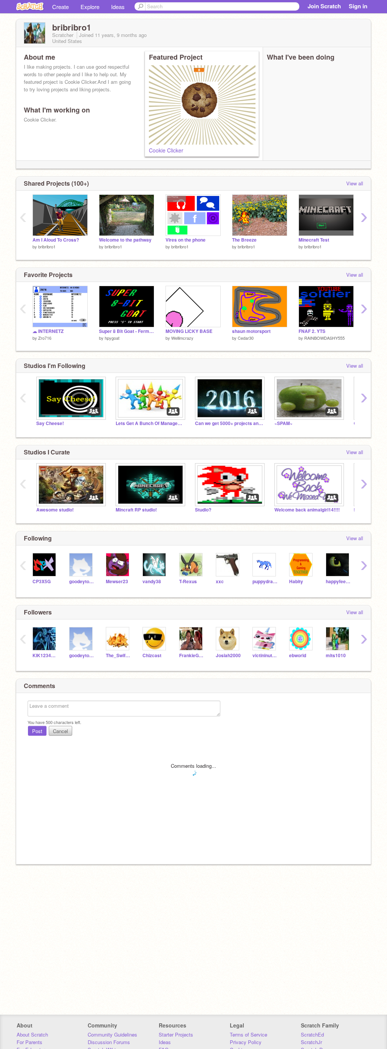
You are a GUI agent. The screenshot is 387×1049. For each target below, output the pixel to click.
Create (60, 7)
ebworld (297, 655)
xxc (220, 581)
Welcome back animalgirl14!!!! (307, 510)
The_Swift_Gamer (118, 655)
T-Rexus (188, 581)
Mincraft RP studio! (136, 510)
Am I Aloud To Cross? (56, 240)
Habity (296, 581)
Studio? (203, 510)
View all (354, 183)
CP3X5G (42, 581)
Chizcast (151, 655)
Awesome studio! (55, 510)
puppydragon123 (265, 581)
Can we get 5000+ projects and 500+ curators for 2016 (229, 423)
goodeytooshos (81, 581)
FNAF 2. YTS (312, 331)
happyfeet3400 (338, 581)
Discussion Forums (109, 1042)
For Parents (29, 1042)
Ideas (118, 7)
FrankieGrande (191, 655)
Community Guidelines (112, 1034)
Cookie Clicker (166, 150)
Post (37, 731)
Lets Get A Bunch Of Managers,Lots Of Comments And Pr (150, 423)
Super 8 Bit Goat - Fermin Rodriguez (126, 331)
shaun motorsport (251, 331)
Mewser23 (117, 581)
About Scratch (32, 1034)
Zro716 (44, 338)
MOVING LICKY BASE (189, 331)
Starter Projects (176, 1034)
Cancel (60, 731)
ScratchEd (312, 1034)
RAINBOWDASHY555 (324, 338)
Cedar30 (246, 338)
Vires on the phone (186, 240)
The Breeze (244, 240)
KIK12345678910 (45, 655)
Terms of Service (248, 1034)
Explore (89, 7)
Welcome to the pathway (125, 240)
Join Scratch (324, 6)
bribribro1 (47, 246)
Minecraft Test (314, 240)
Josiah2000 (228, 655)
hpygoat (112, 338)
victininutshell (265, 655)
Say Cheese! (50, 423)
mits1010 (336, 655)
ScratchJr (311, 1042)
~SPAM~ (283, 423)
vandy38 (151, 581)
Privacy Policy (246, 1042)
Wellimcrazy (182, 338)
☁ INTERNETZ (48, 331)
